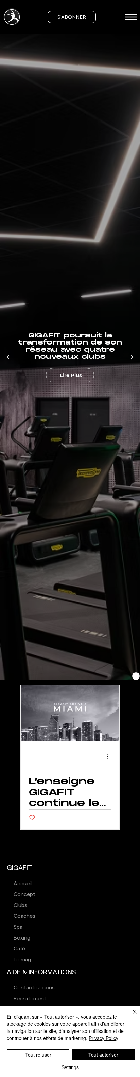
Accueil (23, 883)
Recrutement (30, 998)
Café (19, 948)
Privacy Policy (103, 1038)
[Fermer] (130, 1016)
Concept (24, 894)
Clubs (20, 905)
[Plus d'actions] (110, 757)
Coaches (24, 916)
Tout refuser (38, 1054)
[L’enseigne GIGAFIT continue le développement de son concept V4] (70, 713)
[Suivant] (131, 357)
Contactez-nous (34, 987)
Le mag (22, 959)
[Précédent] (8, 357)
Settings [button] (70, 1067)
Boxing (22, 938)
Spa (18, 927)
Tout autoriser (103, 1054)
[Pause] (136, 676)
